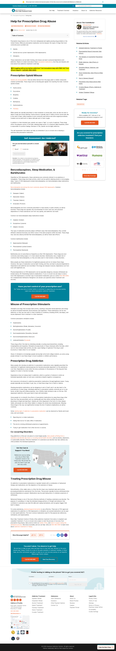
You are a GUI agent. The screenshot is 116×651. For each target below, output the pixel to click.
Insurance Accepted (31, 26)
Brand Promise (74, 601)
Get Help (52, 10)
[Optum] (82, 147)
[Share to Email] (65, 535)
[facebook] (12, 600)
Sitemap (91, 603)
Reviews (72, 603)
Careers (72, 605)
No (42, 535)
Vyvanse (27, 340)
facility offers (44, 523)
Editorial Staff (22, 30)
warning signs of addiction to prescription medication (30, 411)
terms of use (52, 583)
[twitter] (14, 600)
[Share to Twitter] (58, 535)
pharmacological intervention (32, 509)
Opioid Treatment (37, 605)
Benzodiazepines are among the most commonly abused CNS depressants (33, 187)
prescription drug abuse (19, 15)
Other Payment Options (58, 603)
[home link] (11, 16)
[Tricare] (97, 163)
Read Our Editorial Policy (89, 36)
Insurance (75, 10)
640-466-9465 (33, 5)
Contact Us (54, 605)
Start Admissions (56, 598)
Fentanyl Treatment (38, 607)
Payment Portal (74, 607)
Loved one (25, 149)
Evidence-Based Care (18, 26)
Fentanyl (15, 108)
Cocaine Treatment (37, 612)
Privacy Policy (93, 598)
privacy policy (60, 583)
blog (20, 599)
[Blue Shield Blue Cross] (97, 147)
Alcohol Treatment (37, 603)
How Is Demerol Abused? (86, 78)
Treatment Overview (63, 10)
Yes (35, 535)
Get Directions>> (16, 613)
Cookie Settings (93, 611)
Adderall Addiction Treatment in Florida (90, 48)
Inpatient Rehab (36, 598)
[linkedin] (17, 600)
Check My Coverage (90, 175)
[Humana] (97, 155)
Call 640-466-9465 (40, 296)
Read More (99, 33)
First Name (31, 576)
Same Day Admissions (45, 26)
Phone (69, 576)
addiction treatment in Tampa (23, 526)
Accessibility (92, 609)
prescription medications (45, 62)
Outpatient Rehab (37, 601)
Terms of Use (93, 601)
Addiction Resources (95, 10)
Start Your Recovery (49, 559)
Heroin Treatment (37, 610)
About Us (84, 10)
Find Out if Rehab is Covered (20, 5)
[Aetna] (82, 155)
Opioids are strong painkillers (19, 80)
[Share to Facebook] (62, 535)
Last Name (51, 576)
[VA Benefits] (82, 163)
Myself (16, 149)
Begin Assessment (19, 153)
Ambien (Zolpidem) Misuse (86, 92)
